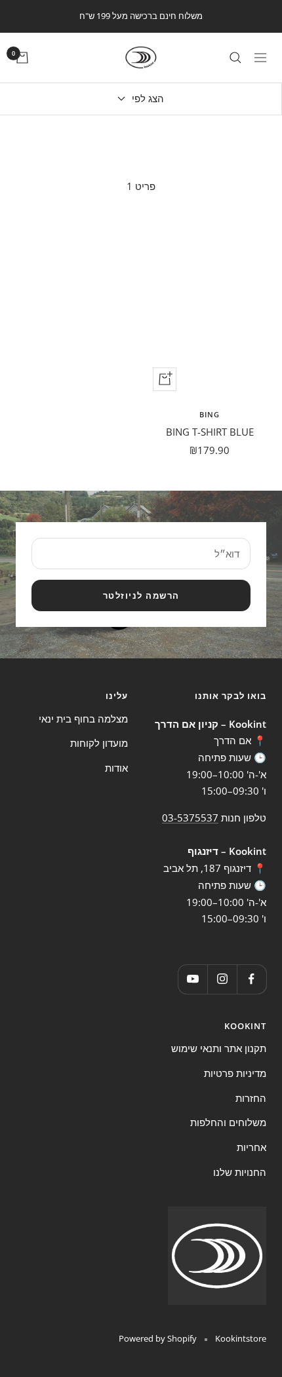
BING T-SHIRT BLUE (210, 431)
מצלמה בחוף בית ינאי (83, 718)
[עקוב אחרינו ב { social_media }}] (251, 979)
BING (209, 414)
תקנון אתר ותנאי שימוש (218, 1048)
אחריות (251, 1147)
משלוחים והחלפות (228, 1122)
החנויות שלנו (239, 1172)
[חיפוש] (235, 58)
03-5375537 (190, 817)
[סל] (22, 58)
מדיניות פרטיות (235, 1073)
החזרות (250, 1097)
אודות (116, 767)
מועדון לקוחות (99, 742)
